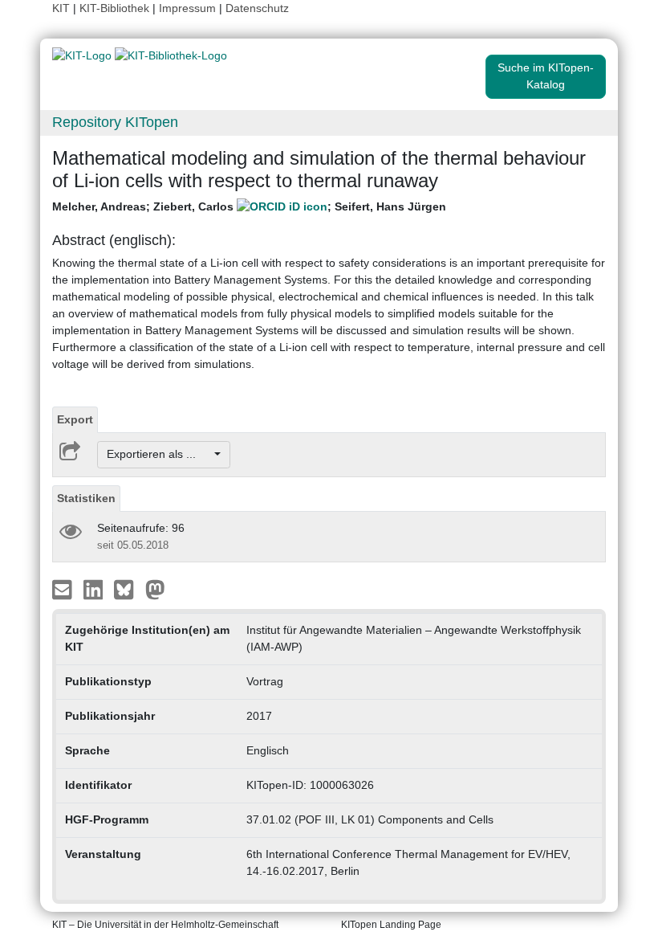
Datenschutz (257, 8)
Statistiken (86, 498)
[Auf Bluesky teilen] (128, 588)
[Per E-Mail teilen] (63, 588)
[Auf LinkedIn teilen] (95, 588)
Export (75, 419)
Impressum (187, 8)
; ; (249, 206)
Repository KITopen (115, 122)
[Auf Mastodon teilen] (155, 588)
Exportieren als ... (159, 453)
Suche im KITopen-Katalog (546, 76)
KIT (61, 8)
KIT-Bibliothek (115, 8)
